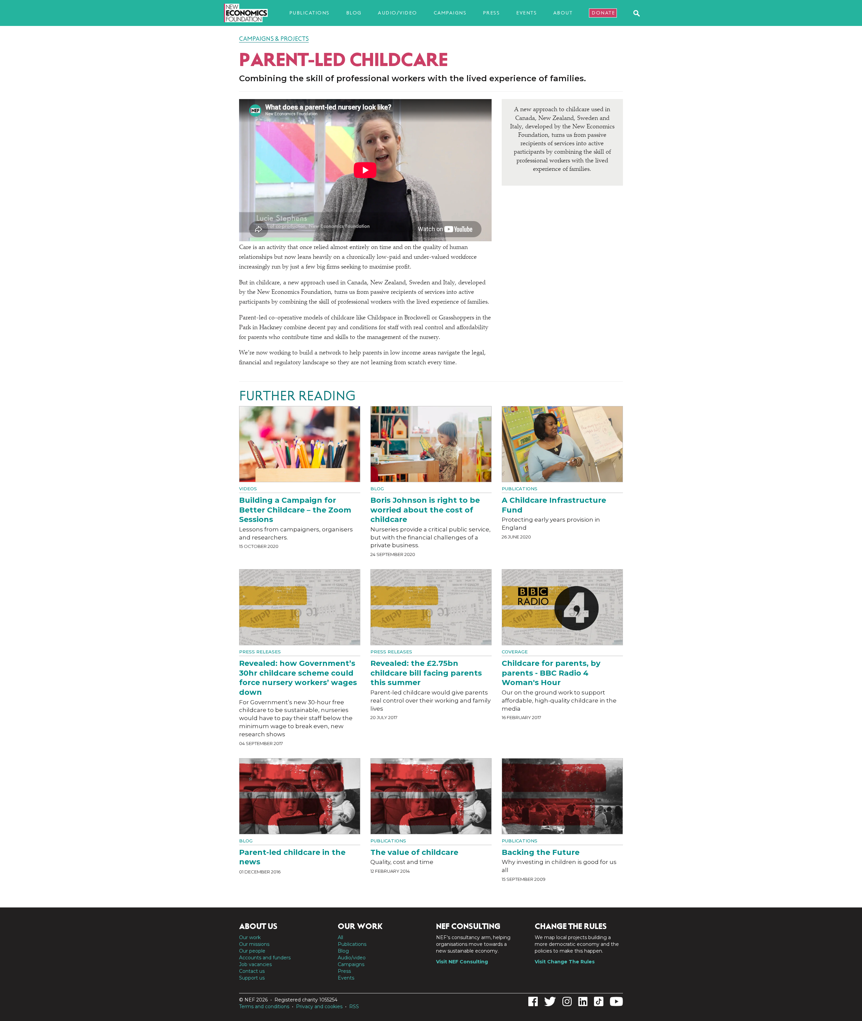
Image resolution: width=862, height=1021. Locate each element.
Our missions (254, 944)
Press (491, 13)
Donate (603, 13)
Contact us (252, 971)
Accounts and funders (265, 958)
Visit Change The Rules (565, 962)
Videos (248, 488)
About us (258, 926)
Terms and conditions (264, 1006)
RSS (354, 1006)
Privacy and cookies (319, 1006)
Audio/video (397, 13)
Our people (252, 951)
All (340, 937)
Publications (309, 13)
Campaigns (450, 13)
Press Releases (260, 651)
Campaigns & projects (274, 38)
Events (526, 13)
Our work (250, 937)
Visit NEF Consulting (462, 962)
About (563, 13)
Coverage (515, 651)
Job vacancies (255, 964)
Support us (252, 978)
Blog (354, 13)
